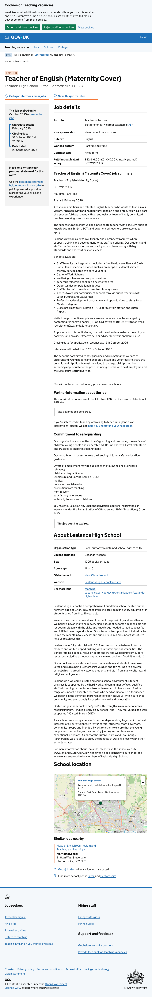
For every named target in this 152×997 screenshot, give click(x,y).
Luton (91, 876)
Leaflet (110, 832)
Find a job (10, 923)
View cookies (86, 27)
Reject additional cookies (59, 27)
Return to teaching (16, 937)
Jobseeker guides (15, 930)
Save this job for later (71, 96)
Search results (22, 61)
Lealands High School (89, 780)
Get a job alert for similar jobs (27, 96)
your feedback (42, 54)
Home (8, 61)
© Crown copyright (135, 987)
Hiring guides (86, 923)
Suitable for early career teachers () (109, 124)
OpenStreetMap (130, 832)
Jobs (36, 47)
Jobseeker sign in (15, 917)
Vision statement (15, 973)
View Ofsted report (96, 575)
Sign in (143, 37)
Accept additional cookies (22, 27)
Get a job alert (66, 869)
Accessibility (73, 969)
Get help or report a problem (95, 945)
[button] (100, 803)
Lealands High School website (103, 582)
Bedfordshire (108, 876)
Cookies (10, 969)
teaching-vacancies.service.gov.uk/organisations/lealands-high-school (115, 592)
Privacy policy (25, 969)
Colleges (63, 47)
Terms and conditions (50, 969)
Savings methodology (97, 969)
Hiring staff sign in (89, 917)
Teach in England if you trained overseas (29, 943)
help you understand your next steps (110, 425)
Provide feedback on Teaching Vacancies (102, 952)
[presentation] (100, 803)
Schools (49, 47)
